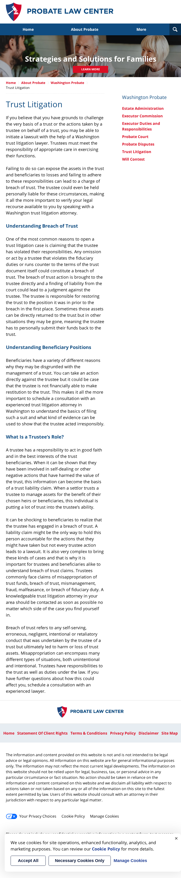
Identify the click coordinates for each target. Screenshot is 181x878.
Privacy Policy (123, 733)
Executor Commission (142, 116)
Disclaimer (149, 733)
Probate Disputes (138, 144)
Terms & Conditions (88, 733)
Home (28, 29)
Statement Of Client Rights (42, 733)
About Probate (84, 29)
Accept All (28, 860)
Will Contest (133, 159)
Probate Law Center (59, 12)
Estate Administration (143, 108)
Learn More (90, 69)
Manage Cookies (104, 816)
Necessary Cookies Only (79, 860)
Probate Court (135, 136)
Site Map (169, 733)
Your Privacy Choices (37, 816)
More (141, 29)
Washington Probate (67, 82)
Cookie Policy (73, 816)
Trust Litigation (136, 151)
